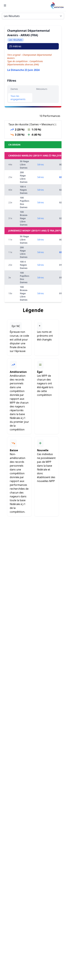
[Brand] (57, 5)
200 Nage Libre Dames (23, 177)
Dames (14, 88)
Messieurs (41, 88)
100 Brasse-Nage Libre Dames (24, 218)
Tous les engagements (18, 97)
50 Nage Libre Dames (24, 164)
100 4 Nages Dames (23, 189)
